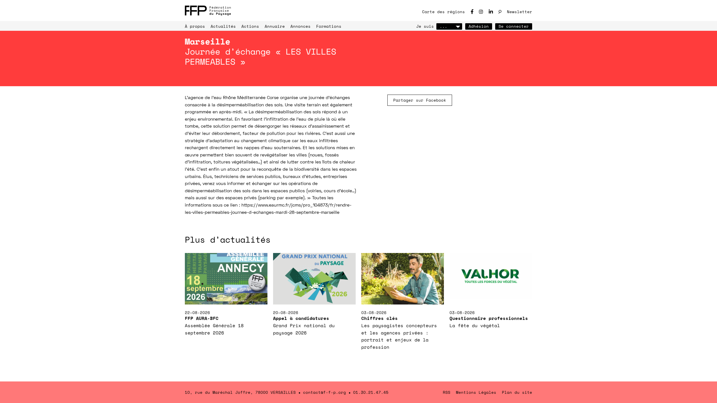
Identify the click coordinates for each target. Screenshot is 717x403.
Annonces (300, 26)
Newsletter (519, 12)
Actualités (223, 26)
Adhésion (479, 26)
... (443, 26)
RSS (446, 392)
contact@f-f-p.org (324, 392)
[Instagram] (481, 11)
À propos (195, 26)
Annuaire (275, 26)
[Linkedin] (491, 11)
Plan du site (517, 392)
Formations (328, 26)
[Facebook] (472, 11)
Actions (250, 26)
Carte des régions (443, 12)
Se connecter (514, 26)
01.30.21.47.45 (370, 392)
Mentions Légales (476, 392)
